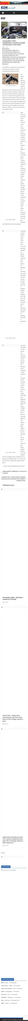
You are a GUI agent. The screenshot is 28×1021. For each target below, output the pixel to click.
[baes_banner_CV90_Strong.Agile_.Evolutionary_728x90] (14, 3)
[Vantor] (3, 853)
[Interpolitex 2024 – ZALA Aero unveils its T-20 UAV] (14, 489)
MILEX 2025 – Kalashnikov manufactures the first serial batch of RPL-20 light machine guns (13, 718)
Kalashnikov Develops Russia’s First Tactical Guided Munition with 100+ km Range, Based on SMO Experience (13, 840)
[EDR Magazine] (3, 13)
